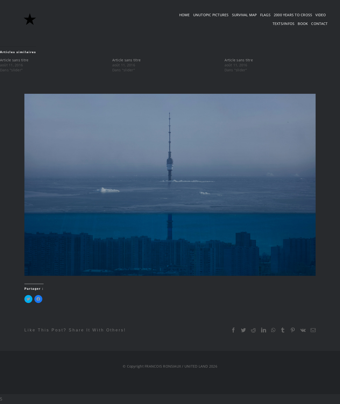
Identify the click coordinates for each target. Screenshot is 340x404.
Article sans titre (14, 60)
